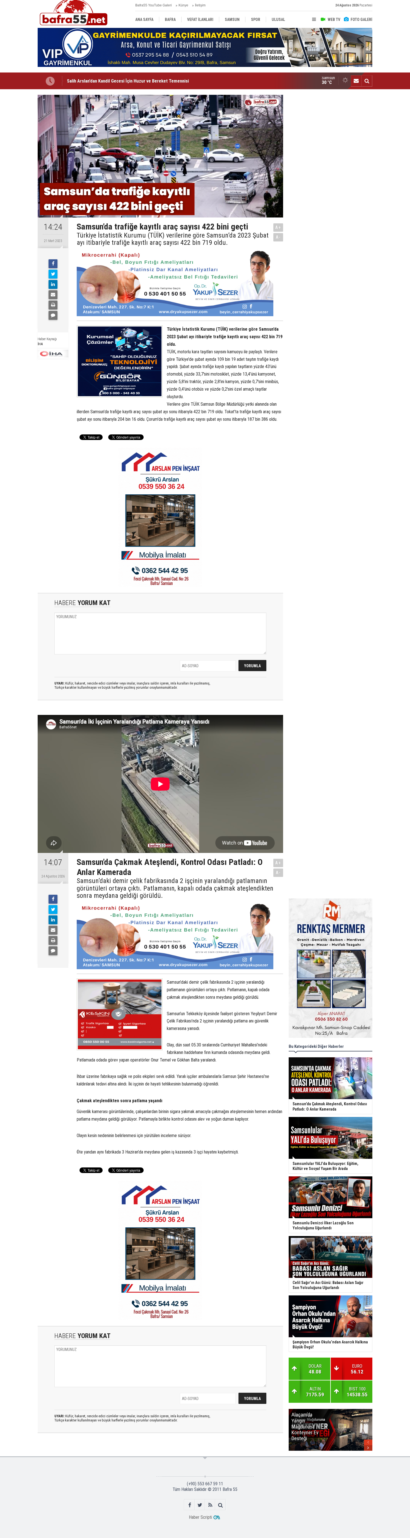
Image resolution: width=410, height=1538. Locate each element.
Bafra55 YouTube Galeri (153, 5)
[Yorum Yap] (53, 315)
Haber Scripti (200, 1517)
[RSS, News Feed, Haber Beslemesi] (210, 1505)
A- (278, 237)
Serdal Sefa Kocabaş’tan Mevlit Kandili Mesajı (111, 82)
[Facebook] (53, 263)
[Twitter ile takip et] (200, 1505)
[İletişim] (356, 80)
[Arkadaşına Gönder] (53, 294)
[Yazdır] (53, 305)
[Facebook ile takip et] (189, 1505)
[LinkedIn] (53, 284)
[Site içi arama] (366, 80)
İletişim (200, 5)
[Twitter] (53, 274)
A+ (278, 227)
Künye (183, 5)
